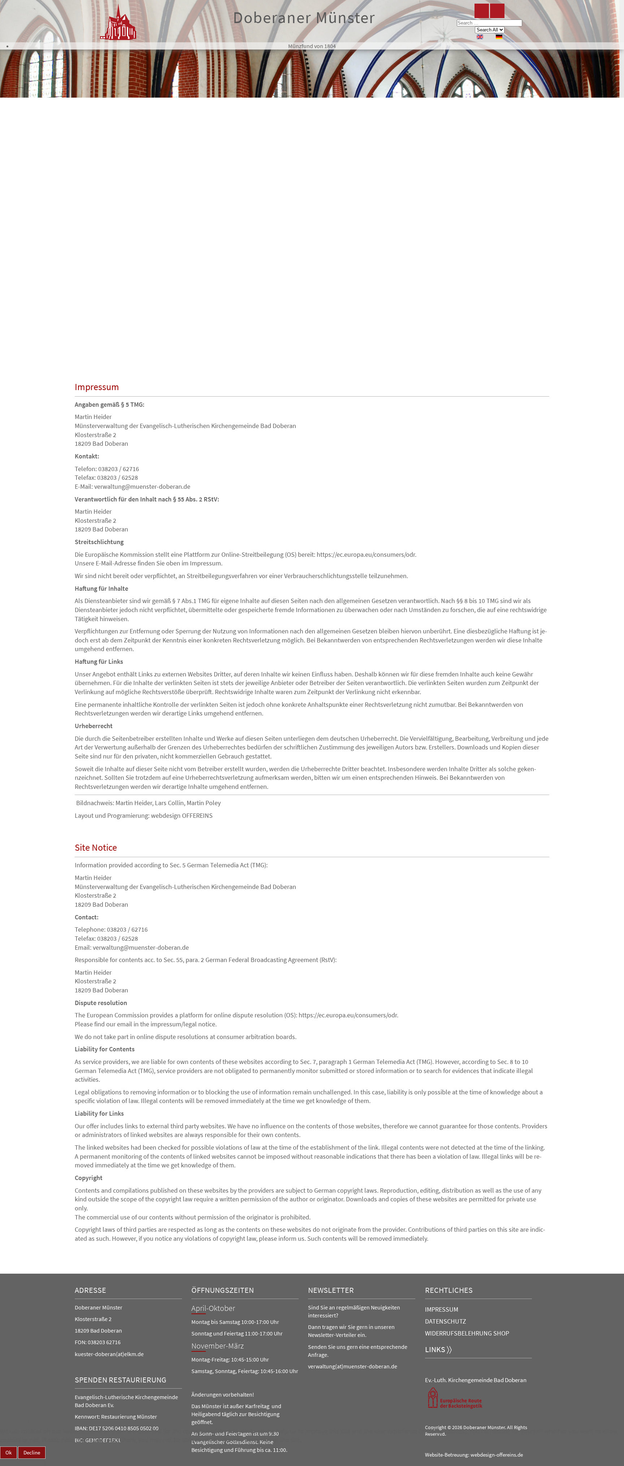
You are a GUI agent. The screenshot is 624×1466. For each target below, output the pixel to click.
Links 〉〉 (438, 1349)
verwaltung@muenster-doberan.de (142, 487)
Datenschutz (445, 1321)
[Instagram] (497, 11)
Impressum (441, 1309)
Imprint (56, 1462)
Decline (31, 1452)
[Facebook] (481, 11)
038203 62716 (104, 1342)
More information (21, 1462)
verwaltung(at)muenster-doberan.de (352, 1366)
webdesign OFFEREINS (182, 816)
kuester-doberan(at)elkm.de (109, 1354)
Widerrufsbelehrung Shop (467, 1333)
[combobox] (489, 23)
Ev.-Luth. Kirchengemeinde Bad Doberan (475, 1380)
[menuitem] (312, 46)
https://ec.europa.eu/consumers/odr (366, 555)
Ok (8, 1452)
